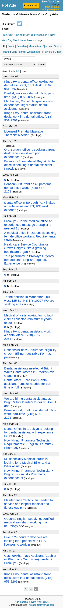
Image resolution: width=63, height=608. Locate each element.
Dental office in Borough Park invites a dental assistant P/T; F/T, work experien (29, 206)
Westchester (34, 51)
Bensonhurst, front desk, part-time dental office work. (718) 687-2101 (28, 187)
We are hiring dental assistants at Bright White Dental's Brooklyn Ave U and (30, 402)
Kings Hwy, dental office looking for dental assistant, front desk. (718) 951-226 (28, 85)
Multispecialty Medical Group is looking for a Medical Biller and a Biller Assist (27, 462)
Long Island (18, 51)
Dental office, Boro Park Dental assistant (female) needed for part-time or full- (28, 383)
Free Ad (6, 34)
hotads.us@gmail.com (42, 604)
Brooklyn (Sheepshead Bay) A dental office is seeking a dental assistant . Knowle (29, 165)
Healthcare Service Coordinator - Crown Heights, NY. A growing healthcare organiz (27, 248)
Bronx (11, 46)
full (17, 71)
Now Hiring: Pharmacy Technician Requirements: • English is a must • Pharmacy (28, 444)
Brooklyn (21, 46)
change (55, 4)
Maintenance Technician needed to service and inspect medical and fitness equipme (28, 504)
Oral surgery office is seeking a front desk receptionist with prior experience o (29, 153)
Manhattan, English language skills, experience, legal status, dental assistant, (29, 105)
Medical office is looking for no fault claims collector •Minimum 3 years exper (28, 319)
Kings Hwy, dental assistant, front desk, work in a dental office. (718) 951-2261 (28, 116)
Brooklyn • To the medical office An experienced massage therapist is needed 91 (28, 224)
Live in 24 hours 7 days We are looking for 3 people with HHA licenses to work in (26, 540)
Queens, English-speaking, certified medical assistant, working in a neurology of (29, 522)
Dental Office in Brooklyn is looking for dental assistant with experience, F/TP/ (29, 432)
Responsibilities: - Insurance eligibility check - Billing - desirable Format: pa (30, 353)
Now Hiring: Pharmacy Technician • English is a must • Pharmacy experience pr (28, 474)
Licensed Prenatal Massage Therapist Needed (23, 133)
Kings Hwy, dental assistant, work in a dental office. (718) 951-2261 (29, 335)
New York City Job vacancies (30, 34)
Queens (47, 46)
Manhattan (35, 46)
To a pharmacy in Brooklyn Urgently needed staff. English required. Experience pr (29, 259)
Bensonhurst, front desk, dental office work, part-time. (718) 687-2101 (30, 414)
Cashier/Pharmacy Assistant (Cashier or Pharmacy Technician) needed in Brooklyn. (30, 559)
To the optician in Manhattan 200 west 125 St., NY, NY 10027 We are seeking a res (29, 300)
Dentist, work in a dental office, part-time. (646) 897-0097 (29, 95)
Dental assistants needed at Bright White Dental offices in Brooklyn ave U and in (29, 372)
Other (57, 51)
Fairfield (47, 51)
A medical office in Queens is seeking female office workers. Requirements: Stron (30, 236)
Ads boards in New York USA (31, 601)
